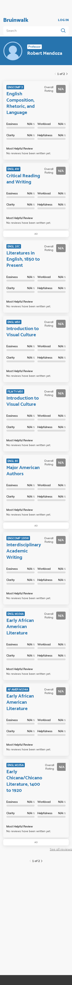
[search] (32, 30)
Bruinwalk (15, 20)
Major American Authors (23, 471)
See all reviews (61, 849)
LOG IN (63, 20)
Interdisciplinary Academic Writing (23, 551)
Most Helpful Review (19, 148)
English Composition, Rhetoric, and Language (20, 103)
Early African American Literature (20, 627)
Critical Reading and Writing (23, 179)
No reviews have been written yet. (28, 153)
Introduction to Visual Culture (22, 332)
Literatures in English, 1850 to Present (23, 259)
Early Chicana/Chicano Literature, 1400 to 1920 (24, 781)
